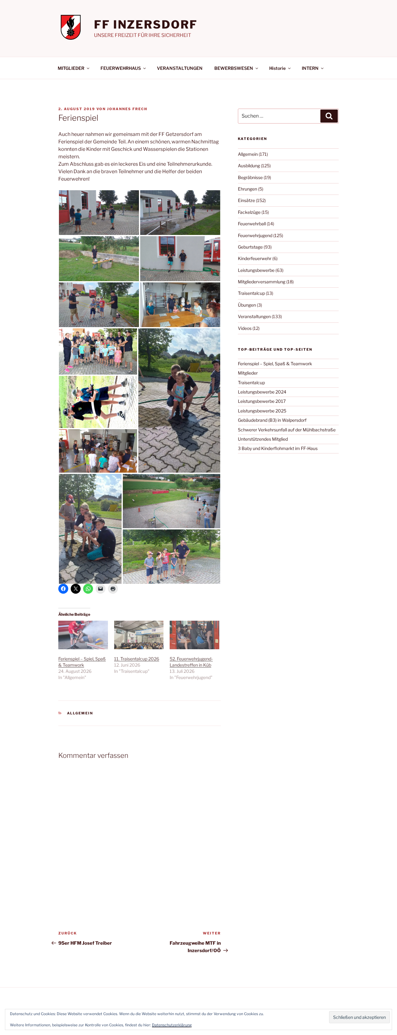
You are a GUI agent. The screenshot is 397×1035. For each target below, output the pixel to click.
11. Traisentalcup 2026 (136, 658)
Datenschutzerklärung (172, 1025)
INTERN (310, 68)
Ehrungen (247, 188)
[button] (99, 212)
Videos (245, 328)
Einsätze (246, 200)
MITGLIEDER (71, 68)
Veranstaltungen (254, 316)
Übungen (247, 305)
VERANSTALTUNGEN (180, 68)
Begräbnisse (250, 177)
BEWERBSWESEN (233, 68)
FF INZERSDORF (145, 24)
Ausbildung (249, 165)
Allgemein (80, 713)
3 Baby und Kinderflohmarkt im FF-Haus (278, 448)
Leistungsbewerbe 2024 (262, 391)
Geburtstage (250, 247)
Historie (277, 68)
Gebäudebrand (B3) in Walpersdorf (272, 420)
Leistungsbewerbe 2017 (262, 401)
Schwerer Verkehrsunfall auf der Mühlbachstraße (287, 429)
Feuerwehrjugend (255, 235)
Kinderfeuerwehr (254, 258)
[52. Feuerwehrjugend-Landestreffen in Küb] (194, 635)
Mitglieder (248, 373)
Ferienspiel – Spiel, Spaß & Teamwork (275, 363)
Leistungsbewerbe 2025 (262, 410)
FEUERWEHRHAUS (120, 68)
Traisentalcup (251, 293)
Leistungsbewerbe (256, 270)
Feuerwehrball (252, 223)
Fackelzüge (249, 212)
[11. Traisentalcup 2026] (139, 635)
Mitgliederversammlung (261, 281)
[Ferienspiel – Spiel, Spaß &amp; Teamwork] (83, 635)
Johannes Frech (127, 109)
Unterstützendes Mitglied (263, 439)
